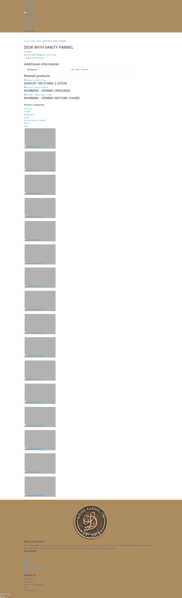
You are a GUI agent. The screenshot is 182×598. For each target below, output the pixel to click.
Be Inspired (28, 19)
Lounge (27, 557)
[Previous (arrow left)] (1, 597)
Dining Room (29, 560)
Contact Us (28, 28)
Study (26, 563)
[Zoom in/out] (1, 594)
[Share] (6, 594)
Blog (26, 25)
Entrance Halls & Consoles (34, 566)
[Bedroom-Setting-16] (40, 487)
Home (26, 16)
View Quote (29, 7)
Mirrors (27, 569)
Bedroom (28, 555)
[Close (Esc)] (8, 594)
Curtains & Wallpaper (32, 22)
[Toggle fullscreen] (3, 594)
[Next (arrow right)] (3, 597)
